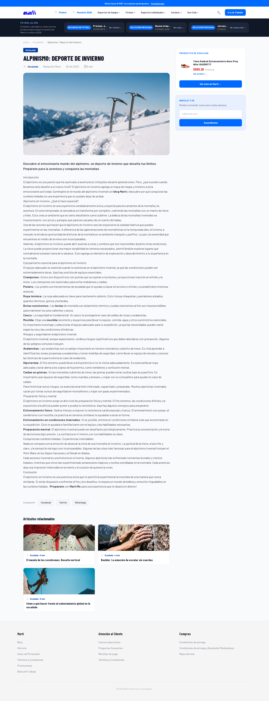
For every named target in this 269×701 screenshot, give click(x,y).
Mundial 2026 (84, 12)
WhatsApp (80, 502)
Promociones (24, 665)
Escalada (38, 42)
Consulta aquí (157, 3)
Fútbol (62, 12)
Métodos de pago (108, 653)
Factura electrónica (109, 642)
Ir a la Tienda (235, 12)
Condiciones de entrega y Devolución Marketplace (206, 648)
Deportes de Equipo (109, 12)
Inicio (26, 42)
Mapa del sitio (187, 653)
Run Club (192, 12)
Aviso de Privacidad (28, 653)
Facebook (46, 502)
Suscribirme (211, 122)
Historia (21, 648)
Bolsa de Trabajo (26, 671)
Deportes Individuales (153, 12)
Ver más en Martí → (210, 83)
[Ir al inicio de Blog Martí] (30, 12)
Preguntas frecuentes (110, 648)
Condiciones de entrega (192, 642)
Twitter (63, 502)
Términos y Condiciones (30, 659)
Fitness (130, 12)
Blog (19, 642)
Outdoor (176, 12)
